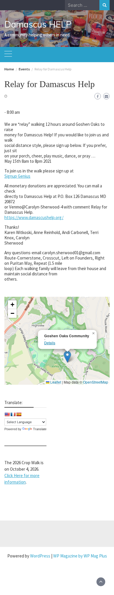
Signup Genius (17, 176)
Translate (39, 429)
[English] (7, 414)
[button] (67, 357)
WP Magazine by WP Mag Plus (80, 556)
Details (49, 342)
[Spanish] (18, 414)
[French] (12, 414)
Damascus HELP (38, 24)
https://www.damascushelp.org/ (33, 217)
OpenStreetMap (95, 381)
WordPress (40, 556)
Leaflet (55, 381)
